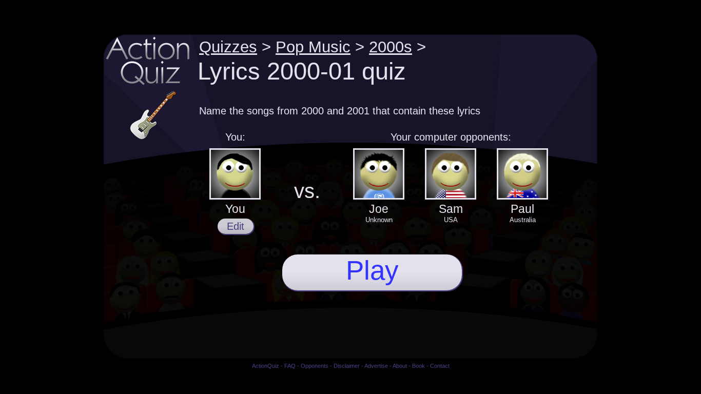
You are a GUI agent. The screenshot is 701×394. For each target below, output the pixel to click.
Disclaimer (347, 366)
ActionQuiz (265, 366)
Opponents (314, 366)
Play (372, 270)
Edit (235, 226)
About (400, 366)
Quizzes (228, 46)
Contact (440, 366)
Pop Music (313, 46)
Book (418, 366)
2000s (390, 46)
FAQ (290, 366)
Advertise (376, 366)
